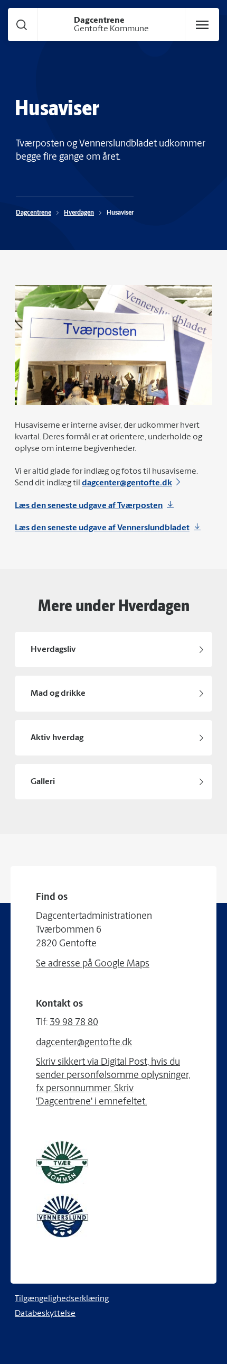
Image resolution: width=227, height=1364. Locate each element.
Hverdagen (79, 213)
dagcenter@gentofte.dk (127, 483)
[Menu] (202, 25)
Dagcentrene (33, 213)
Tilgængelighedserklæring (62, 1299)
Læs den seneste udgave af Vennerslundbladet (102, 528)
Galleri (43, 782)
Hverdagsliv (53, 650)
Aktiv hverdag (57, 738)
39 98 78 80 (74, 1023)
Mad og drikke (58, 693)
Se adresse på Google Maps (92, 964)
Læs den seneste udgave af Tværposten (89, 506)
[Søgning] (21, 24)
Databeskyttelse (45, 1314)
